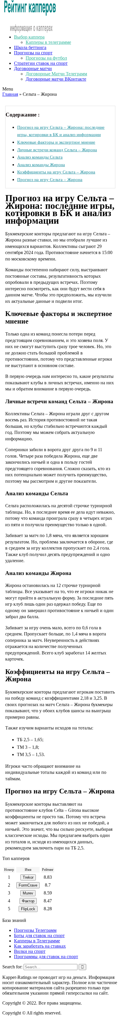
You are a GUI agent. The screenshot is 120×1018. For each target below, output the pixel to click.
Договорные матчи (33, 68)
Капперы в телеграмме (48, 42)
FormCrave (28, 885)
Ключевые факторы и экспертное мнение (56, 142)
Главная (10, 94)
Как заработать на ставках (40, 946)
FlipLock (28, 909)
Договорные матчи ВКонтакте (56, 79)
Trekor (28, 877)
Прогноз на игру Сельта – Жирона (49, 179)
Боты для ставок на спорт (39, 935)
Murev (28, 893)
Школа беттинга (30, 47)
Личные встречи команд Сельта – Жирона (57, 149)
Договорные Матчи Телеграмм (56, 73)
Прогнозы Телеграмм (35, 930)
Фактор (28, 901)
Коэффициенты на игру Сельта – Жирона (56, 171)
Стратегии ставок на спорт (41, 63)
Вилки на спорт (29, 951)
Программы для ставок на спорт (46, 956)
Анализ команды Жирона (41, 164)
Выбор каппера (29, 36)
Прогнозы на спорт (33, 52)
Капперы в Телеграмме (37, 940)
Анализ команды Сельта (40, 156)
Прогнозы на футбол (46, 57)
